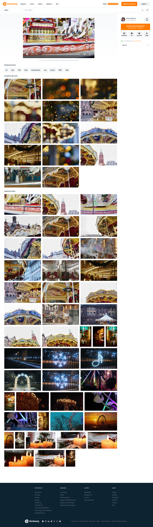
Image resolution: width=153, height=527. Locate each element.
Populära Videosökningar (67, 505)
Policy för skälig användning (119, 521)
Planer (105, 4)
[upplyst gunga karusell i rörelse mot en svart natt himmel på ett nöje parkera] (66, 401)
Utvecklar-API (39, 505)
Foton (32, 4)
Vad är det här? (137, 41)
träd (19, 70)
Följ (147, 20)
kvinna (52, 70)
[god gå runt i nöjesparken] (22, 177)
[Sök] (142, 10)
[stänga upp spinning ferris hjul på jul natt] (101, 401)
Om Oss (86, 497)
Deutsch (114, 500)
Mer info (124, 45)
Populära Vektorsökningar (68, 500)
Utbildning (38, 502)
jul (6, 70)
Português (115, 497)
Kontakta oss (88, 495)
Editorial (49, 4)
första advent (35, 70)
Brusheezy (38, 492)
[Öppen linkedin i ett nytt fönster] (48, 521)
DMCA (62, 495)
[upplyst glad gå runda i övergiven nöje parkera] (9, 401)
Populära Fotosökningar (67, 502)
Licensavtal (63, 492)
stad (12, 70)
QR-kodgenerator (40, 513)
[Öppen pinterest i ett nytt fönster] (51, 521)
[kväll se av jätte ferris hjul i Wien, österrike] (66, 421)
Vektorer (23, 4)
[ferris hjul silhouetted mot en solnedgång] (9, 440)
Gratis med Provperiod (136, 27)
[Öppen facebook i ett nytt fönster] (43, 521)
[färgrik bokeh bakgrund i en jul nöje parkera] (60, 89)
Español (114, 495)
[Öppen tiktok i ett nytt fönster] (54, 521)
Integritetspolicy (106, 521)
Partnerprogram (65, 497)
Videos (40, 4)
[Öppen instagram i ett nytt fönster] (45, 521)
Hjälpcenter (87, 492)
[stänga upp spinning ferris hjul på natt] (20, 421)
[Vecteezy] (10, 4)
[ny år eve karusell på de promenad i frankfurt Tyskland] (22, 89)
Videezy (37, 497)
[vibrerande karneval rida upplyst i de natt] (99, 380)
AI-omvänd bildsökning (42, 508)
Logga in (144, 4)
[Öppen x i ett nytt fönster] (57, 521)
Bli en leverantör (89, 500)
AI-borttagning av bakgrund (43, 510)
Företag (37, 500)
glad (67, 70)
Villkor (98, 521)
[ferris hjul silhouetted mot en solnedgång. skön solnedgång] (101, 421)
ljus (45, 70)
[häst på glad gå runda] (43, 421)
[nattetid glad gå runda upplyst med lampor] (111, 336)
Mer (57, 4)
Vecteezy (37, 495)
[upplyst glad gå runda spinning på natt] (98, 336)
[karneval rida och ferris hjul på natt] (19, 440)
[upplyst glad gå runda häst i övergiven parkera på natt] (85, 336)
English (114, 492)
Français (114, 502)
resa (26, 70)
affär (60, 70)
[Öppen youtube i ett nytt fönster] (60, 521)
